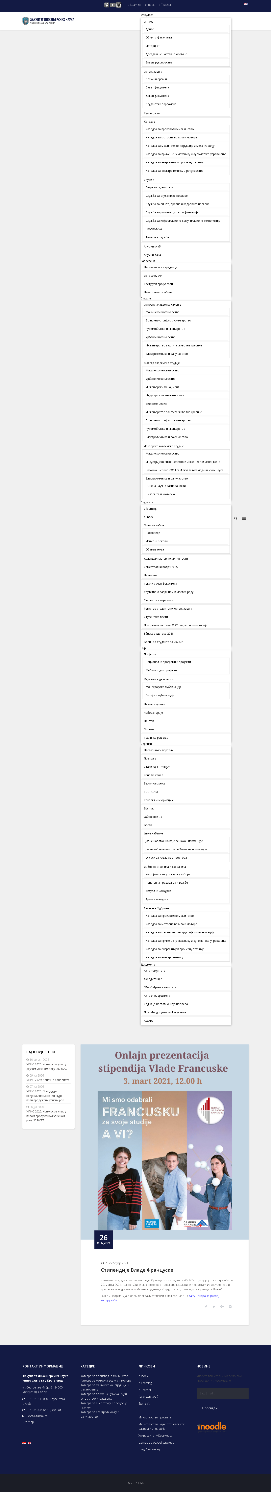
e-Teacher (165, 5)
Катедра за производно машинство (104, 1376)
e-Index (150, 5)
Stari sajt (144, 1403)
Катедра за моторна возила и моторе (106, 1380)
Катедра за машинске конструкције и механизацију (105, 1387)
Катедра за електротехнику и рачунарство (100, 1414)
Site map (28, 1422)
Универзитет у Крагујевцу (155, 1435)
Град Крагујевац (149, 1449)
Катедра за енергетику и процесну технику (103, 1405)
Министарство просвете (154, 1417)
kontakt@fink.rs (37, 1416)
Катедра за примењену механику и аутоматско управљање (104, 1396)
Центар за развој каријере (156, 1442)
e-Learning (134, 5)
